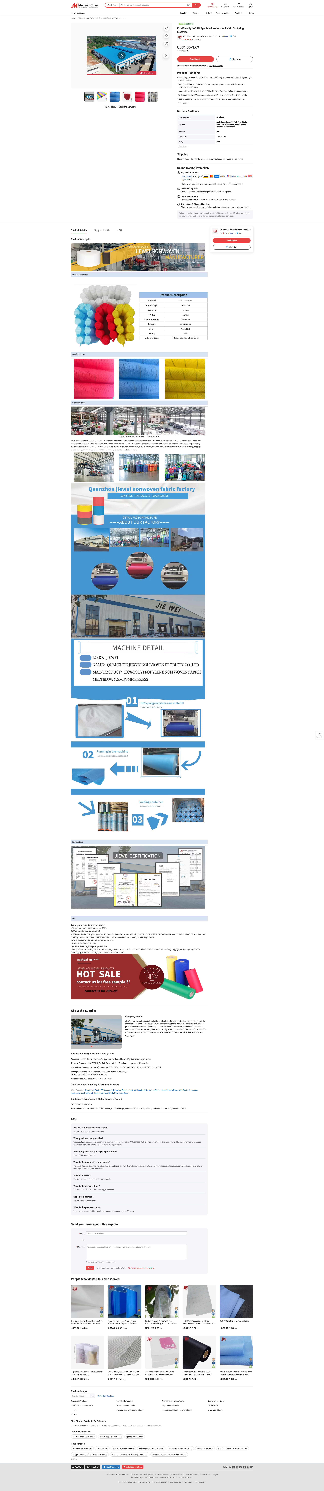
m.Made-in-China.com (168, 1477)
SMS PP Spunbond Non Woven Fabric (234, 1321)
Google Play (93, 1467)
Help (208, 13)
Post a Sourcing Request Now (141, 1268)
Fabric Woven (102, 1448)
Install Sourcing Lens (134, 1467)
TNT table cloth (213, 1405)
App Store (77, 1467)
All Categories (79, 13)
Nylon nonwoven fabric (125, 1405)
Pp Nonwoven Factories (82, 1448)
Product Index (205, 1475)
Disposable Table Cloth (103, 1093)
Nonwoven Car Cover (216, 1401)
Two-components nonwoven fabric (130, 1410)
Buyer (195, 13)
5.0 (223, 233)
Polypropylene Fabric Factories (151, 1448)
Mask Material (87, 1093)
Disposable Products (79, 1401)
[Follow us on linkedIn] (251, 1467)
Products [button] (112, 5)
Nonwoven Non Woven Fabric (180, 1448)
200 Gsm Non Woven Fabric (84, 1436)
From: (82, 1233)
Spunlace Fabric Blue (134, 1436)
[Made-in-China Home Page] (84, 5)
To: (84, 1240)
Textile (80, 18)
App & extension (222, 13)
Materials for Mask (123, 1401)
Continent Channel (191, 1475)
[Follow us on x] (237, 1467)
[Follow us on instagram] (240, 1467)
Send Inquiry (195, 59)
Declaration (189, 1482)
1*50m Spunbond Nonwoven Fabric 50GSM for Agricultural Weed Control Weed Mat (197, 1374)
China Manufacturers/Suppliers (142, 1475)
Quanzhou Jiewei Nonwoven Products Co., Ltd (201, 36)
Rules (251, 13)
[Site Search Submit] (196, 5)
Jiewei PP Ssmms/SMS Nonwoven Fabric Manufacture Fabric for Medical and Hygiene (236, 1374)
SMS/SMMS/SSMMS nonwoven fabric (177, 1410)
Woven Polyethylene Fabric (110, 1436)
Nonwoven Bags (121, 1093)
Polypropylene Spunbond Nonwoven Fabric (90, 1454)
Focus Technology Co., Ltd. (144, 1482)
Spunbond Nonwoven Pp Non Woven (232, 1448)
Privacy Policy (201, 1482)
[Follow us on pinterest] (248, 1467)
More (73, 1459)
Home (73, 18)
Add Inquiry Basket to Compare (122, 106)
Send (90, 1268)
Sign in (250, 6)
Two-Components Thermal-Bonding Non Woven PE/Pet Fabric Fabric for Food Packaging (87, 1323)
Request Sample (216, 66)
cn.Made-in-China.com (186, 1477)
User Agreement (175, 1482)
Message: (81, 1247)
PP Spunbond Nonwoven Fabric (114, 1090)
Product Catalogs (106, 1396)
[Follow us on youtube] (244, 1467)
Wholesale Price (176, 1475)
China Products (123, 1475)
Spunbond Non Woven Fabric (114, 18)
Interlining (132, 1090)
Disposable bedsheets (170, 1405)
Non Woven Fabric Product (123, 1448)
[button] (188, 5)
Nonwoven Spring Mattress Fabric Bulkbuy (169, 1454)
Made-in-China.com (151, 1477)
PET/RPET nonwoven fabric (82, 1405)
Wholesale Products (162, 1475)
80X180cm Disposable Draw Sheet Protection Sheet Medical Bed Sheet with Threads (198, 1323)
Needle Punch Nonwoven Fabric (174, 1090)
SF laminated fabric (215, 1410)
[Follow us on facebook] (233, 1467)
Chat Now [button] (236, 59)
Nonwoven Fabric (92, 1090)
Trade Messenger (111, 1467)
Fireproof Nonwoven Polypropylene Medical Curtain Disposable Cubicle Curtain (122, 1323)
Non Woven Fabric (93, 18)
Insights (215, 1475)
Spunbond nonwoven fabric (173, 1401)
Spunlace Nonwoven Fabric (148, 1090)
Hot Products (110, 1475)
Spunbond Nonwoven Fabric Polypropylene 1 (129, 1454)
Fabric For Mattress (205, 1448)
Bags (73, 1410)
